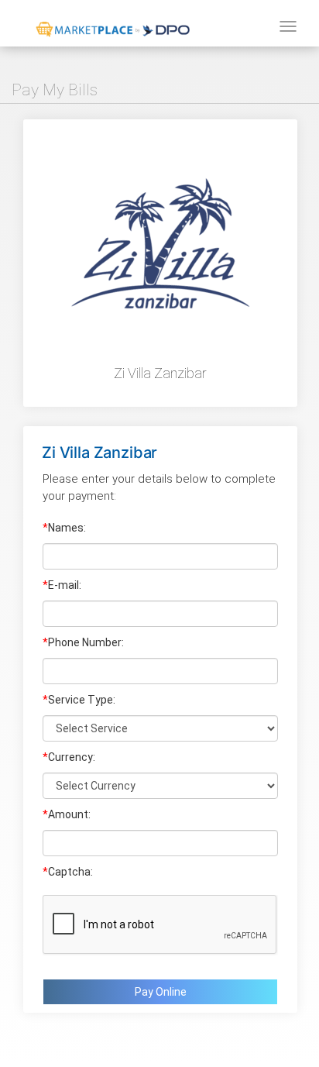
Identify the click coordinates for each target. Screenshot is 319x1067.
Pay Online (161, 992)
